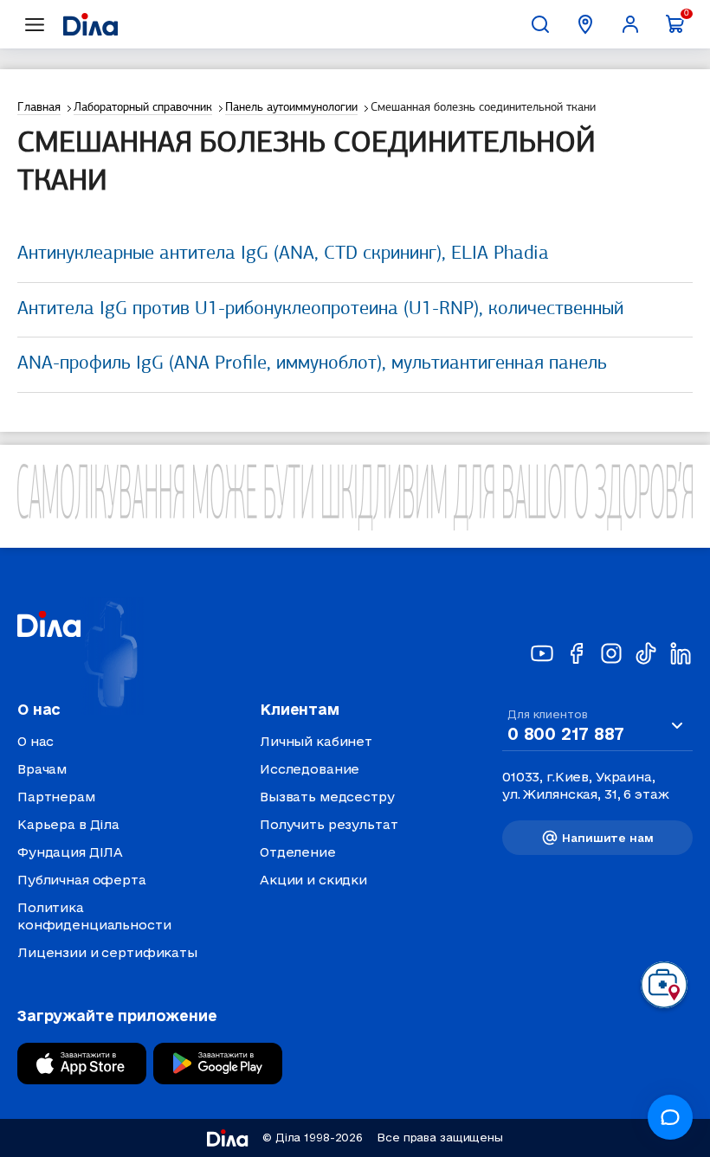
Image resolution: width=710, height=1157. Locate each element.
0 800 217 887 (565, 733)
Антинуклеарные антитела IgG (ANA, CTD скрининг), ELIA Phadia (283, 254)
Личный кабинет (316, 741)
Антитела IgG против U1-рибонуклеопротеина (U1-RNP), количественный (320, 309)
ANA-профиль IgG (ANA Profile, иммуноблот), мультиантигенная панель (312, 364)
